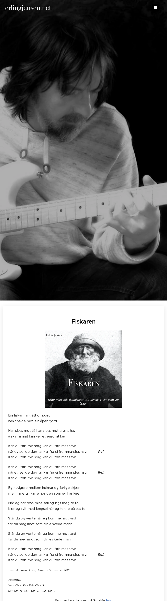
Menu (155, 7)
